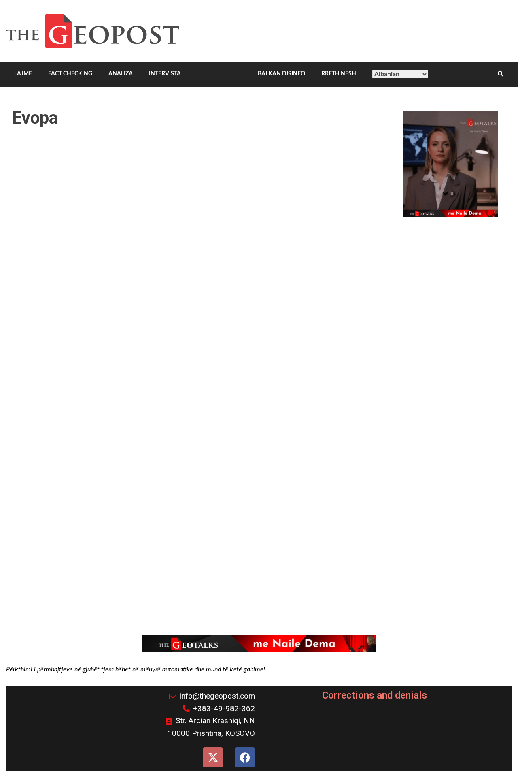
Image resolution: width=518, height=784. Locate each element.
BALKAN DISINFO (281, 74)
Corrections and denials (374, 695)
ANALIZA (120, 74)
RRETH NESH (338, 74)
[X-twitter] (213, 757)
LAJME (23, 74)
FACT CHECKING (70, 74)
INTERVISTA (165, 74)
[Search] (500, 74)
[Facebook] (245, 757)
